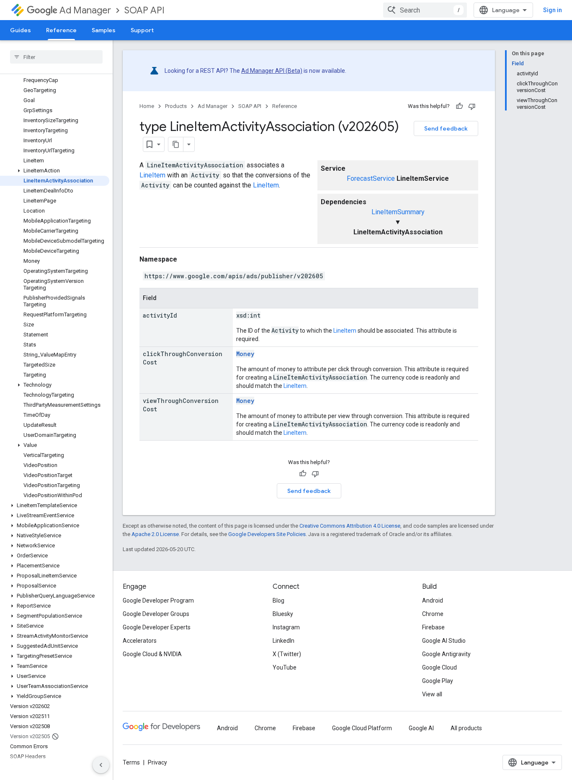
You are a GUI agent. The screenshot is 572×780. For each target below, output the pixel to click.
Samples (104, 30)
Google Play (437, 680)
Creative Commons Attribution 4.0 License (349, 526)
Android (432, 600)
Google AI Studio (444, 640)
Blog (278, 600)
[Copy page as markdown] (175, 144)
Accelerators (140, 640)
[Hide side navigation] (101, 765)
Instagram (286, 627)
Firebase (433, 627)
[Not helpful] (472, 106)
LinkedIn (283, 640)
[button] (54, 171)
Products (176, 106)
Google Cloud (439, 667)
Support (142, 30)
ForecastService (371, 178)
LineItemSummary (398, 212)
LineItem (152, 175)
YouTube (284, 667)
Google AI (421, 728)
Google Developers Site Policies (267, 534)
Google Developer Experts (157, 627)
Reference (61, 30)
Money (245, 354)
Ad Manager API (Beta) (271, 70)
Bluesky (283, 614)
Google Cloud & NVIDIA (152, 654)
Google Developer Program (158, 600)
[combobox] (425, 10)
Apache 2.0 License (155, 534)
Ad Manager (85, 10)
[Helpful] (459, 106)
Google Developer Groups (156, 614)
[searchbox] (56, 57)
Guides (20, 30)
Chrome (432, 614)
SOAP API (144, 10)
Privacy (157, 762)
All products (466, 728)
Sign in (552, 10)
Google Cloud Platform (362, 728)
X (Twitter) (287, 654)
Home (146, 106)
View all (432, 694)
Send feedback (446, 128)
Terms (131, 762)
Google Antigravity (446, 654)
